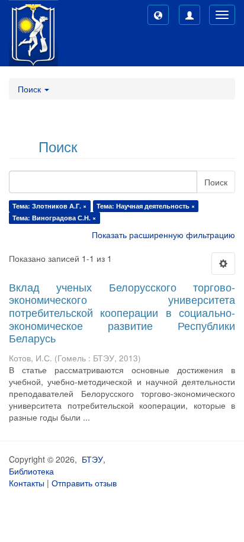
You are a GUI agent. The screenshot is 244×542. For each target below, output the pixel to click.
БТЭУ (92, 459)
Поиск (215, 182)
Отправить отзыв (84, 483)
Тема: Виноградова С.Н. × (54, 217)
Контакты (26, 483)
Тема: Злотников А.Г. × (49, 205)
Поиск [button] (30, 89)
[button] (158, 15)
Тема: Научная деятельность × (146, 205)
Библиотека (31, 471)
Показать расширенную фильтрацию (163, 234)
